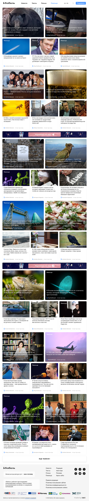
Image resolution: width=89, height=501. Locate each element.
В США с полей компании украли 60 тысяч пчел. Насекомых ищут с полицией (16, 119)
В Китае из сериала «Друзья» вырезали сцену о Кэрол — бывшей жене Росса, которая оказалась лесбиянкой (22, 92)
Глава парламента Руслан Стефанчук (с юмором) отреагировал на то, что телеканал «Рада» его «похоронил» (72, 445)
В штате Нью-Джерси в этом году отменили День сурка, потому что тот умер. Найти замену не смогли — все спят (16, 252)
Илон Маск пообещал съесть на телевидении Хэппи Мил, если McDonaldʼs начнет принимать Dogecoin (71, 321)
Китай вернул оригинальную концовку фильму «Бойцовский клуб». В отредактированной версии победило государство (73, 120)
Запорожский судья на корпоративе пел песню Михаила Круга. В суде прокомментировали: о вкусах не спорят (22, 416)
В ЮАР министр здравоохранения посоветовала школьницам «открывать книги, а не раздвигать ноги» (64, 416)
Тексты (34, 3)
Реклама (59, 473)
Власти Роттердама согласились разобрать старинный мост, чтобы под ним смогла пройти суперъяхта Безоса (22, 223)
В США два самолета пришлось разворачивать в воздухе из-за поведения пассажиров (64, 353)
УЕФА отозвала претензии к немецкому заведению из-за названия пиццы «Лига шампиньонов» (65, 222)
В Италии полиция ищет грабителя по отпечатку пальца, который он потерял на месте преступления (65, 293)
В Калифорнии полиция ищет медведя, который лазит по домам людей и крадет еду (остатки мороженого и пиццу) (22, 30)
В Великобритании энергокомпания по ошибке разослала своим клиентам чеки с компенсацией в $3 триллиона (73, 58)
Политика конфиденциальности (56, 485)
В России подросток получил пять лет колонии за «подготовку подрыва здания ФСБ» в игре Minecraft (43, 120)
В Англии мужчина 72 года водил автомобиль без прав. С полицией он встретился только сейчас (16, 320)
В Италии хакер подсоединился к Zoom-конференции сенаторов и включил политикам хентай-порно (72, 382)
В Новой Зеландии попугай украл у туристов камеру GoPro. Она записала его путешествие (63, 160)
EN (67, 3)
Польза (43, 3)
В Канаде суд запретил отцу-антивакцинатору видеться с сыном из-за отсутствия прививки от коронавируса (44, 445)
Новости (24, 3)
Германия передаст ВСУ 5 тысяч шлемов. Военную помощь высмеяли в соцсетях (43, 320)
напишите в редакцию (30, 498)
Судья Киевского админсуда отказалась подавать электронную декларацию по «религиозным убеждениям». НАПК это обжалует (15, 190)
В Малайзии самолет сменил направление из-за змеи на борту (15, 57)
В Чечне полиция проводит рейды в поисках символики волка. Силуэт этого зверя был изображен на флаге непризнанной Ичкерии (16, 445)
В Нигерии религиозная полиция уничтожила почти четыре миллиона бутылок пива (63, 91)
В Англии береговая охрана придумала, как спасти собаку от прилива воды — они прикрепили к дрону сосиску (15, 383)
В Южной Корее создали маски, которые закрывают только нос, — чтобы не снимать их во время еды (44, 189)
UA (65, 3)
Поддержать (81, 3)
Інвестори (59, 470)
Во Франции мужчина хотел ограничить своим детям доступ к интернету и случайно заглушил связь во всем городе (64, 30)
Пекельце (54, 3)
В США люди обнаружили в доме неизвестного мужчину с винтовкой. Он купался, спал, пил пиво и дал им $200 (44, 252)
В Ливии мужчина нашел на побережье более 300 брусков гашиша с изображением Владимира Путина (23, 161)
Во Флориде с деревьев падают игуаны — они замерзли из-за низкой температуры (21, 291)
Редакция (59, 468)
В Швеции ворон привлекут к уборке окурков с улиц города (71, 250)
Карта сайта (60, 475)
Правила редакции (52, 480)
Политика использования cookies (56, 487)
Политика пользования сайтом (56, 482)
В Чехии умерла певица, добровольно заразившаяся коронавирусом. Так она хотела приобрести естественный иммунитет (42, 384)
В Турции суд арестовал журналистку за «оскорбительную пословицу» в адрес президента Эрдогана (23, 354)
